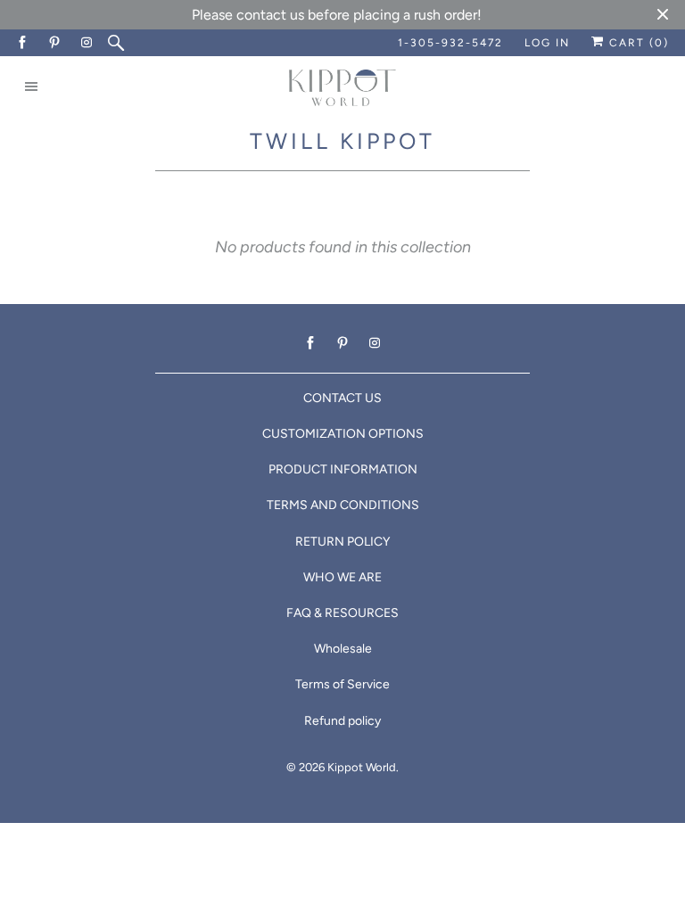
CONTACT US (342, 398)
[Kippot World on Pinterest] (55, 42)
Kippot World (361, 767)
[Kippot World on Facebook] (23, 42)
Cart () (637, 43)
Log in (547, 43)
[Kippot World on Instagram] (87, 42)
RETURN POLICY (342, 541)
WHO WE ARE (342, 577)
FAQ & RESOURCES (342, 613)
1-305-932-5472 (450, 43)
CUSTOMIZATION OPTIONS (343, 433)
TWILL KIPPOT (342, 140)
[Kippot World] (342, 90)
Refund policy (342, 720)
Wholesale (343, 648)
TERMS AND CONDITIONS (343, 505)
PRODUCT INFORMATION (342, 469)
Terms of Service (342, 684)
